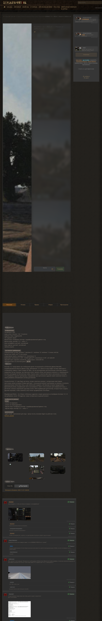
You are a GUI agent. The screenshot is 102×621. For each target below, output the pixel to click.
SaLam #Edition (92, 61)
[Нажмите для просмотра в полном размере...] (17, 147)
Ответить (62, 502)
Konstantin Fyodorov (81, 61)
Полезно (71, 502)
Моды (9, 7)
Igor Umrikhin (86, 60)
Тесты (57, 7)
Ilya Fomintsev (86, 64)
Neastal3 (11, 594)
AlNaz (11, 546)
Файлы (25, 7)
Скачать (60, 269)
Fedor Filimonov (13, 540)
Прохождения (45, 7)
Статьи (33, 7)
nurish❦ (12, 582)
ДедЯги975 (93, 60)
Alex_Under (79, 60)
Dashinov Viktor (79, 63)
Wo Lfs (86, 63)
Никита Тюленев (93, 63)
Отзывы (23, 304)
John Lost (11, 559)
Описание (9, 304)
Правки (17, 7)
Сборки (50, 304)
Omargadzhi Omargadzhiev (16, 528)
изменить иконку (78, 18)
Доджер (11, 502)
